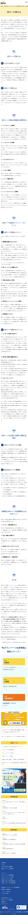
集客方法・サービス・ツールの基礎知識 (10, 887)
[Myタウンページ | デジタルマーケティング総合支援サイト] (5, 908)
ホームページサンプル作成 (7, 877)
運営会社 (4, 901)
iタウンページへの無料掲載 (8, 875)
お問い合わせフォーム (6, 897)
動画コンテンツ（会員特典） (8, 868)
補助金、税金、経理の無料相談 (8, 880)
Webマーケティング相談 (7, 879)
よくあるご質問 (5, 893)
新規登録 (4, 862)
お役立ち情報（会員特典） (7, 866)
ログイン (4, 864)
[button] (26, 2)
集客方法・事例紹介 (6, 889)
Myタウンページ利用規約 (7, 899)
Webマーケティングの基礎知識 (8, 882)
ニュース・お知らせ (6, 891)
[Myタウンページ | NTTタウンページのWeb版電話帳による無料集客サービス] (3, 2)
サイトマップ (4, 903)
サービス (4, 873)
